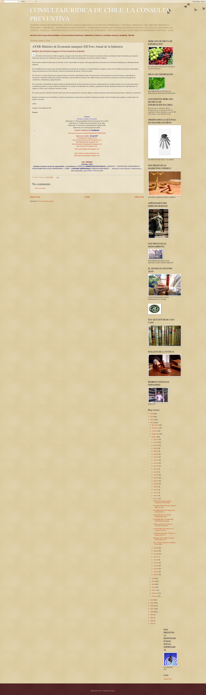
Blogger (112, 691)
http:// (74, 140)
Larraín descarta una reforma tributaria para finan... (162, 515)
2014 (152, 414)
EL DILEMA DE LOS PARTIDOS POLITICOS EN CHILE (163, 520)
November (155, 428)
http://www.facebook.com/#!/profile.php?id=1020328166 (87, 133)
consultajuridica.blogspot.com (87, 138)
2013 (152, 416)
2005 (152, 614)
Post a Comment (40, 188)
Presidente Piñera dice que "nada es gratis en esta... (164, 506)
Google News (168, 679)
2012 (152, 419)
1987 (152, 623)
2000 (152, 620)
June (153, 581)
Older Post (139, 197)
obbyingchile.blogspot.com (89, 142)
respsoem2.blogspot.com (88, 146)
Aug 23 (156, 463)
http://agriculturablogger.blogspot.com (87, 155)
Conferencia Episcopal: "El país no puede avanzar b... (164, 534)
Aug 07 (156, 557)
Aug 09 (156, 551)
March (154, 590)
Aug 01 (156, 574)
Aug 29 (156, 445)
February (155, 593)
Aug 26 (156, 454)
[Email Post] (57, 177)
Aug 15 (156, 487)
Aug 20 (156, 472)
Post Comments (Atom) (46, 201)
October (154, 431)
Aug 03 (156, 568)
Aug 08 (156, 554)
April (153, 587)
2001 (152, 617)
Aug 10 (156, 548)
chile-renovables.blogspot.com (89, 153)
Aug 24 (156, 460)
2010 (152, 600)
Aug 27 (156, 451)
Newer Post (35, 197)
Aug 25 (156, 457)
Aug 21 (156, 469)
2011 (152, 422)
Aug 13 (156, 492)
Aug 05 (156, 563)
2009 (152, 603)
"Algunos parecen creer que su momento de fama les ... (162, 524)
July (153, 578)
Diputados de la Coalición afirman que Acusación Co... (163, 538)
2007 (152, 609)
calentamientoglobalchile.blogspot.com (89, 144)
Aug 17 (156, 481)
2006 (152, 612)
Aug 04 (156, 565)
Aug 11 (156, 498)
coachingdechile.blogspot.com (89, 149)
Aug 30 (156, 442)
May (153, 584)
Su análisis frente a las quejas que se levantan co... (164, 511)
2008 (152, 606)
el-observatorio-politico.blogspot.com (88, 140)
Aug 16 (156, 484)
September (155, 434)
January (154, 596)
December (155, 425)
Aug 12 (156, 495)
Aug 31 (156, 439)
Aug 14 (156, 490)
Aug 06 (156, 560)
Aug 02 (156, 571)
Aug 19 (156, 475)
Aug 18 (156, 478)
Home (87, 197)
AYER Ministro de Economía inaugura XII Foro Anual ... (162, 501)
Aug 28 (156, 448)
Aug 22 (156, 466)
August (154, 437)
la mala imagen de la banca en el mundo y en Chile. (163, 529)
